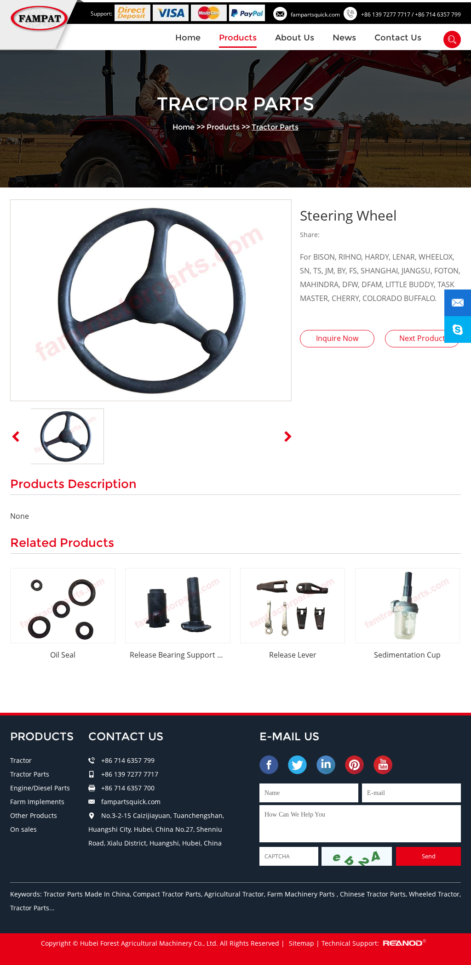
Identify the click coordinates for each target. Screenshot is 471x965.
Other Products (33, 815)
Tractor (21, 760)
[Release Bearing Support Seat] (177, 606)
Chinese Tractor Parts (373, 894)
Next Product (422, 338)
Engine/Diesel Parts (40, 787)
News (344, 38)
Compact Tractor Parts (167, 894)
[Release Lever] (292, 606)
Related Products (62, 542)
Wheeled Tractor (434, 894)
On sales (23, 829)
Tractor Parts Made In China (87, 894)
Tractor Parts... (32, 907)
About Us (294, 38)
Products (238, 38)
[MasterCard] (209, 13)
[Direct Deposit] (132, 13)
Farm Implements (37, 801)
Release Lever (292, 655)
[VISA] (171, 13)
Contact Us (397, 38)
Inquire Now (337, 338)
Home (188, 38)
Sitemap (301, 943)
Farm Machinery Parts (302, 894)
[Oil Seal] (62, 606)
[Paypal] (247, 13)
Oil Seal (62, 655)
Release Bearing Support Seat (180, 655)
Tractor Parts (275, 127)
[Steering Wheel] (151, 300)
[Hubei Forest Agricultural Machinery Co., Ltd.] (40, 18)
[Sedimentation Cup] (407, 606)
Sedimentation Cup (407, 655)
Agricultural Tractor (234, 894)
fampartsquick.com (315, 14)
